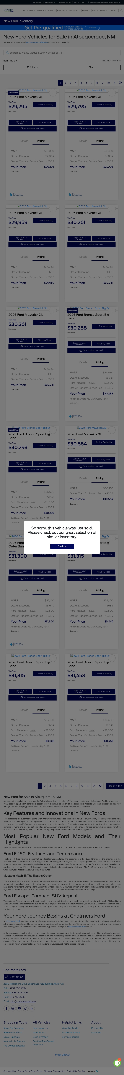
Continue (62, 546)
